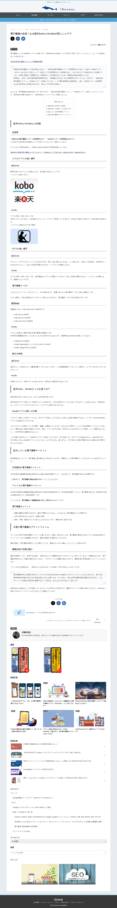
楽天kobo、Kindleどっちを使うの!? (59, 109)
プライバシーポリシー (76, 902)
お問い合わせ (64, 902)
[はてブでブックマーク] (23, 39)
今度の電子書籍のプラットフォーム (59, 114)
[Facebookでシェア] (18, 39)
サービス (43, 902)
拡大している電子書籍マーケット (58, 112)
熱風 (41, 426)
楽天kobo (15, 303)
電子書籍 (14, 49)
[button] (104, 853)
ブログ (57, 902)
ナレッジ (50, 902)
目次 (55, 102)
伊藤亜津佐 (26, 632)
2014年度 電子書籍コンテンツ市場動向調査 (26, 62)
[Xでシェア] (12, 39)
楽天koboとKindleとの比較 (56, 106)
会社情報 (36, 902)
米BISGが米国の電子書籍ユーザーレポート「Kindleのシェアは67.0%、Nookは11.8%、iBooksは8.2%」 (48, 152)
